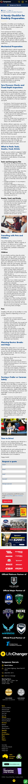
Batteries (4, 724)
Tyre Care (4, 713)
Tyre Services (5, 726)
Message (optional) (7, 484)
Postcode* (4, 479)
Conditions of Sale (19, 777)
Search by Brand (6, 711)
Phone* (4, 469)
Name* (4, 464)
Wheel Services (5, 728)
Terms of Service (19, 495)
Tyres (3, 706)
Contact (4, 732)
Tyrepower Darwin (15, 5)
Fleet (3, 736)
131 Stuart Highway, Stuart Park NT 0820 (15, 669)
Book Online (5, 734)
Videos (4, 740)
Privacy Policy (9, 495)
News (3, 738)
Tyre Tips (4, 715)
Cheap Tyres (5, 750)
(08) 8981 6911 (9, 673)
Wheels (4, 717)
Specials (4, 730)
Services (4, 722)
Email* (4, 474)
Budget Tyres (5, 748)
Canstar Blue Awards (7, 747)
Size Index (4, 745)
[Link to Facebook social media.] (14, 780)
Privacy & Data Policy (10, 777)
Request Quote (7, 501)
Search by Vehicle (6, 707)
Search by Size (5, 709)
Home (4, 10)
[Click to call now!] (19, 2)
